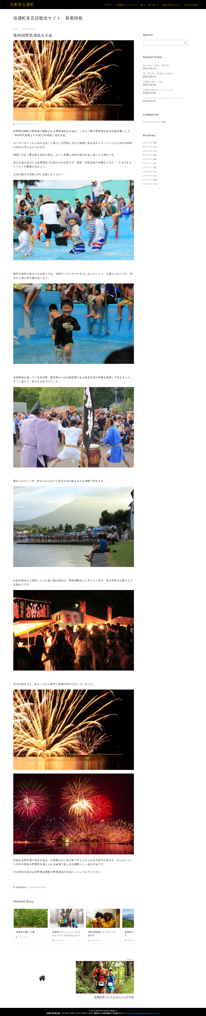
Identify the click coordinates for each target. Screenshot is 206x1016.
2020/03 (147, 150)
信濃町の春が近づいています (158, 89)
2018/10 (147, 179)
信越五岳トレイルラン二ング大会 (114, 997)
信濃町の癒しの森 (152, 81)
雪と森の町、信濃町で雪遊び (158, 73)
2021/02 (147, 146)
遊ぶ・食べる (148, 4)
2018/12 (147, 175)
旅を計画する (169, 4)
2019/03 (147, 171)
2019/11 (147, 167)
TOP (107, 4)
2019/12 (147, 163)
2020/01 (147, 159)
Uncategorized (151, 121)
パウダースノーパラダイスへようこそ (163, 98)
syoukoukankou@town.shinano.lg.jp (142, 1013)
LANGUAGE (191, 4)
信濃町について (125, 4)
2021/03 (147, 142)
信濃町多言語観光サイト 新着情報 (48, 18)
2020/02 (147, 154)
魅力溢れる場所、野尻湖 (156, 65)
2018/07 (147, 183)
